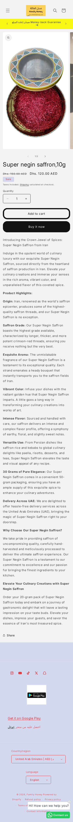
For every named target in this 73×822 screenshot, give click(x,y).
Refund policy (33, 799)
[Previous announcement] (7, 23)
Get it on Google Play (24, 718)
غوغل (11, 727)
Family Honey (34, 794)
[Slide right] (45, 156)
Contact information (38, 811)
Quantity (8, 190)
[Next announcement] (66, 23)
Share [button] (11, 635)
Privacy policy (53, 799)
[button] (8, 10)
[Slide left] (28, 156)
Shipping (24, 184)
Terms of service (27, 805)
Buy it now (36, 227)
